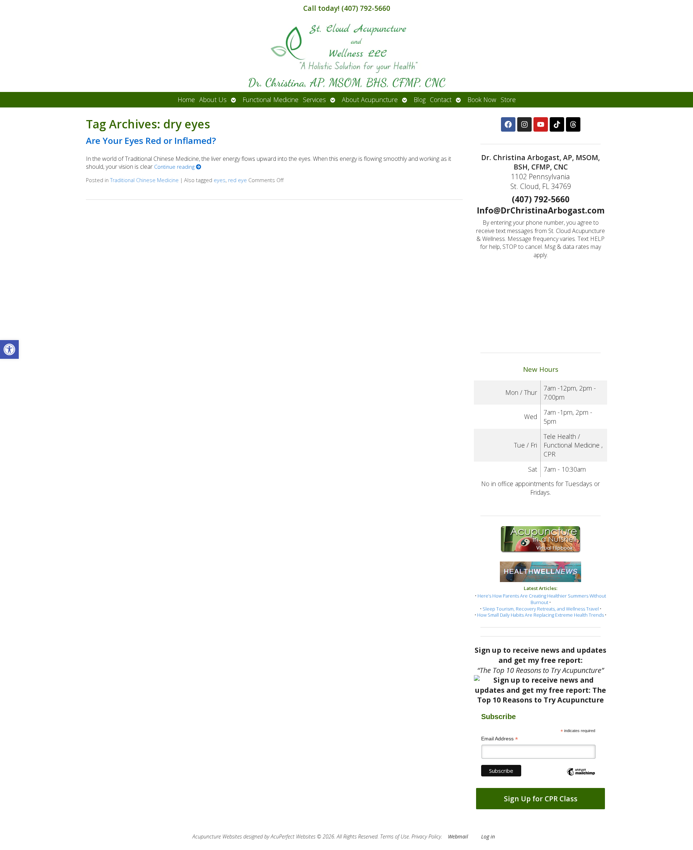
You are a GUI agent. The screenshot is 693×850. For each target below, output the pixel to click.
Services (314, 99)
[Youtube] (540, 124)
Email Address (499, 738)
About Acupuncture (370, 99)
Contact (441, 99)
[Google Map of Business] (540, 303)
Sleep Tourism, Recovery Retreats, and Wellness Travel (541, 608)
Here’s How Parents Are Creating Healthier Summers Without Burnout (542, 599)
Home (186, 99)
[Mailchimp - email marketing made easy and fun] (581, 778)
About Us (213, 99)
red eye (237, 180)
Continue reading (175, 166)
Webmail (458, 836)
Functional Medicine (270, 99)
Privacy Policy (426, 836)
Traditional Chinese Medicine (144, 180)
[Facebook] (508, 124)
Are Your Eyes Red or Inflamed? (151, 140)
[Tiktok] (557, 124)
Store (508, 99)
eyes (220, 180)
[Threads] (573, 124)
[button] (9, 349)
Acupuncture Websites (217, 836)
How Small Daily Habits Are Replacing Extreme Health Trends (540, 615)
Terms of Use (394, 836)
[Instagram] (524, 124)
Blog (420, 99)
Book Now (481, 99)
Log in (488, 836)
